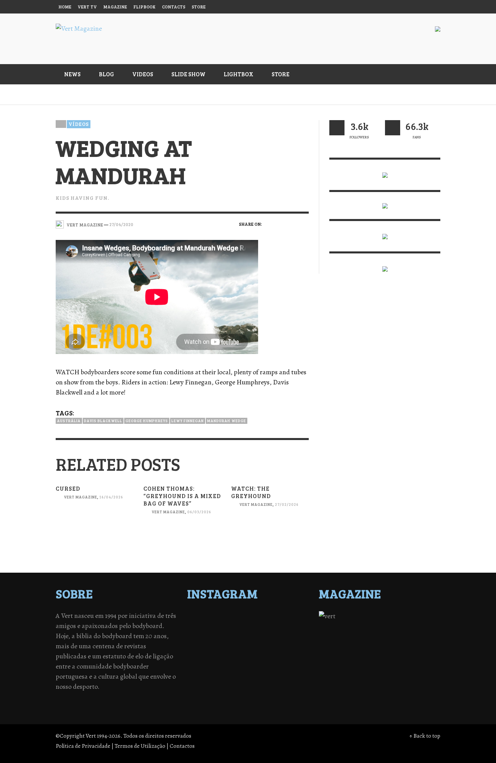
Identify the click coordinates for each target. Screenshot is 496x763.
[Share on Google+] (292, 224)
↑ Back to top (424, 736)
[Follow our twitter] (337, 127)
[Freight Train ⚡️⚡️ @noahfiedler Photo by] (292, 634)
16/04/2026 (111, 496)
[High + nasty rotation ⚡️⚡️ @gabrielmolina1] (204, 643)
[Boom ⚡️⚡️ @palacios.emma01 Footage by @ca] (233, 625)
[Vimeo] (407, 6)
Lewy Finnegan (187, 420)
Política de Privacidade (83, 746)
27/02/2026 (287, 504)
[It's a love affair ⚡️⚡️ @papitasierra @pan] (233, 617)
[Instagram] (381, 6)
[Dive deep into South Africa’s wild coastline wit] (233, 652)
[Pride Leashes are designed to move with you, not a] (263, 652)
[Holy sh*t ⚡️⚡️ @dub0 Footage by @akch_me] (204, 617)
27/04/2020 (121, 224)
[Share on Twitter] (280, 224)
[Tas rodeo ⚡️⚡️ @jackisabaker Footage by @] (204, 652)
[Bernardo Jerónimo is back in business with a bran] (204, 625)
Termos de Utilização (140, 746)
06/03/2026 (199, 511)
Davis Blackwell (103, 420)
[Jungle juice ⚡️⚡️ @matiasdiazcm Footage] (292, 643)
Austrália (69, 420)
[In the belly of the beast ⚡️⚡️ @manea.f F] (263, 634)
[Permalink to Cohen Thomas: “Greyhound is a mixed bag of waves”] (182, 540)
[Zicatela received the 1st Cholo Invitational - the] (292, 625)
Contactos (182, 746)
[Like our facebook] (392, 127)
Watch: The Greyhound (251, 492)
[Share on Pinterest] (304, 224)
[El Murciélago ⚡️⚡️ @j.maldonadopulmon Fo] (204, 634)
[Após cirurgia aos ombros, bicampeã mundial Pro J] (263, 625)
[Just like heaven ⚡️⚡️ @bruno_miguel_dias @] (263, 643)
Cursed (68, 488)
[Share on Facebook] (269, 224)
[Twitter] (394, 6)
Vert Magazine (80, 496)
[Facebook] (368, 6)
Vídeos (78, 123)
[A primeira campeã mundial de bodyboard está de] (263, 617)
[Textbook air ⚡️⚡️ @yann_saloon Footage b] (292, 617)
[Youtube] (419, 6)
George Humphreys (147, 420)
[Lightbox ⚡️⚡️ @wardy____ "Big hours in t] (233, 643)
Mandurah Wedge (226, 420)
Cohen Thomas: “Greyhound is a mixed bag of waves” (182, 496)
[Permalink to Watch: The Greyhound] (270, 533)
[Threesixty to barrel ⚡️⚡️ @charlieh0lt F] (292, 652)
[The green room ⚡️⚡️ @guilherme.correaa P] (233, 634)
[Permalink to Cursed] (94, 525)
